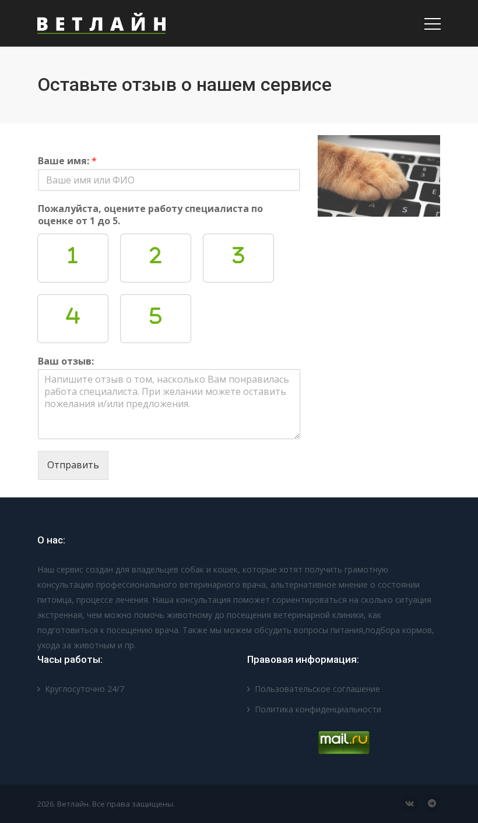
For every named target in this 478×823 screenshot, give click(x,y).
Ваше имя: (67, 161)
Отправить (73, 464)
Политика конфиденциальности (318, 709)
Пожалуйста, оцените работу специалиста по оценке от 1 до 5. (150, 215)
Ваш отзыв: (66, 361)
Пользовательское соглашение (317, 688)
